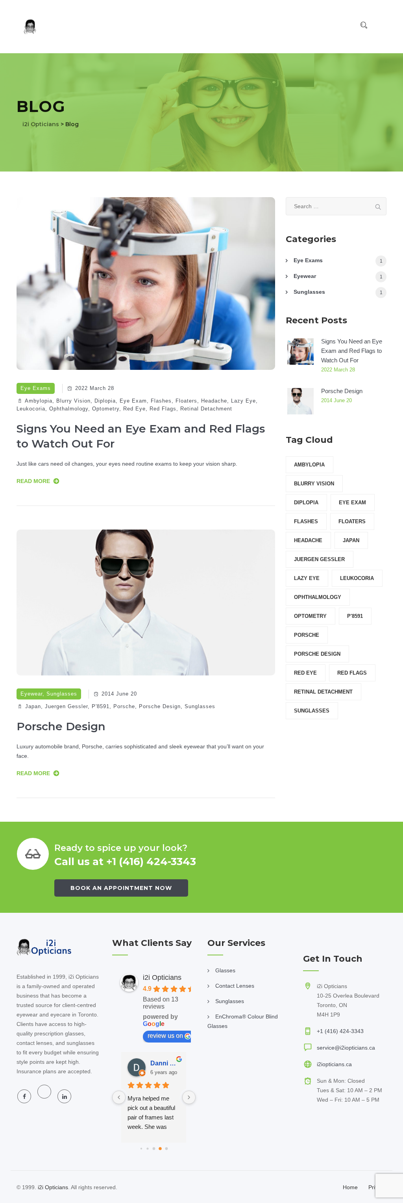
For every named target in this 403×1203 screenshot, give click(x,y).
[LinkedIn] (64, 1096)
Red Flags (163, 409)
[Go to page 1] (147, 1148)
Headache (214, 401)
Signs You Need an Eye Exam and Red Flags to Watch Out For (351, 351)
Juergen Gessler (66, 706)
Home (350, 1187)
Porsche (124, 706)
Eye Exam (133, 401)
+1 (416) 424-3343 (340, 1031)
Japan (33, 706)
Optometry (105, 409)
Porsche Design (160, 706)
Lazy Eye (243, 401)
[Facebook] (24, 1096)
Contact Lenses (234, 986)
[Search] (363, 25)
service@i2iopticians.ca (346, 1047)
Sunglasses (61, 694)
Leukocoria (31, 409)
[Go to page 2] (154, 1149)
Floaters (186, 401)
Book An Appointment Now (121, 888)
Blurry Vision (73, 401)
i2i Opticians (162, 977)
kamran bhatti (171, 1063)
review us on (165, 1035)
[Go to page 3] (160, 1148)
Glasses (225, 970)
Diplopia (105, 401)
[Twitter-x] (44, 1092)
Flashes (161, 401)
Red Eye (134, 409)
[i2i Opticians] (48, 26)
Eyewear (31, 694)
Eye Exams (35, 388)
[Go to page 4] (166, 1148)
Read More (33, 481)
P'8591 (100, 706)
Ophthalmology (68, 409)
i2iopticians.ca (334, 1064)
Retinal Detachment (206, 409)
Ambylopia (38, 401)
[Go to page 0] (141, 1148)
